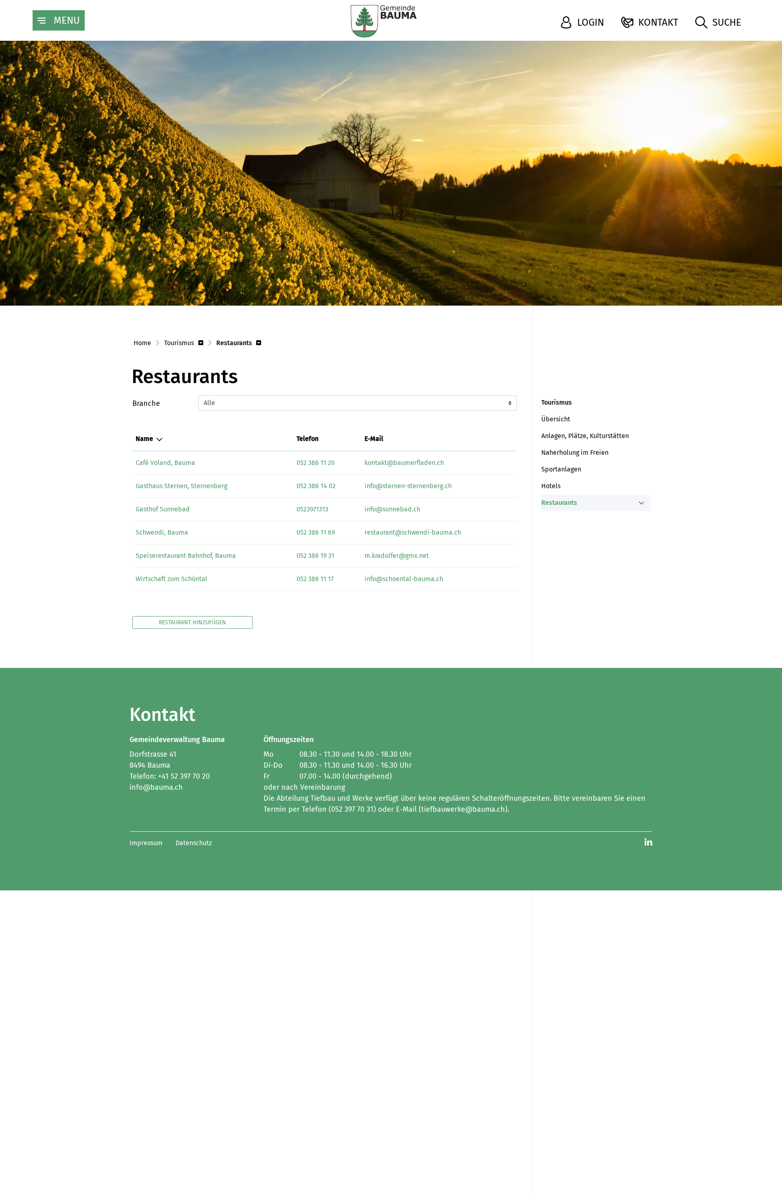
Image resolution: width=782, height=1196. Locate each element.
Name (144, 439)
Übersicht (555, 419)
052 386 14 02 (316, 486)
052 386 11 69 (316, 532)
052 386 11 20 (316, 463)
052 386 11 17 (315, 579)
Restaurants (560, 505)
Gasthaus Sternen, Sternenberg (181, 486)
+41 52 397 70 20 (184, 776)
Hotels (550, 486)
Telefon (308, 439)
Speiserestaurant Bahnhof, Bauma (186, 555)
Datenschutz (194, 843)
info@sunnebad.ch (392, 509)
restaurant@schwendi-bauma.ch (413, 532)
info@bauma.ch (156, 787)
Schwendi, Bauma (162, 532)
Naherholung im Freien (574, 452)
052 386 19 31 (315, 555)
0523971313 (312, 509)
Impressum (146, 843)
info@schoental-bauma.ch (404, 579)
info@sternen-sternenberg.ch (408, 486)
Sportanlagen (561, 469)
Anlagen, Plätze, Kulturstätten (585, 436)
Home (142, 343)
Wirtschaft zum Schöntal (171, 579)
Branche (146, 403)
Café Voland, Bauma (165, 463)
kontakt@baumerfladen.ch (404, 463)
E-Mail (374, 439)
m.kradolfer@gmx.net (397, 555)
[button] (183, 343)
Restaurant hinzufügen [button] (192, 622)
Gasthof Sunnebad (163, 509)
